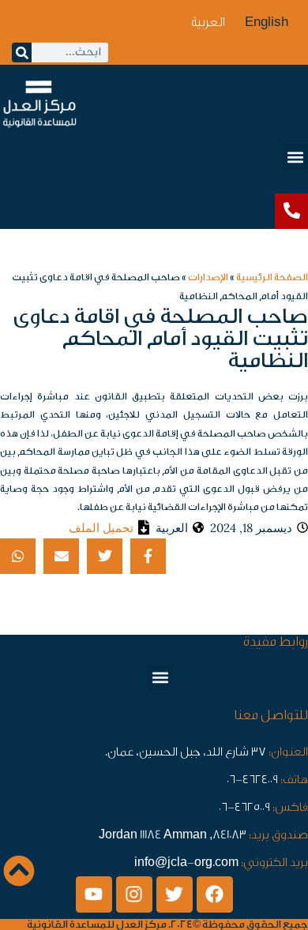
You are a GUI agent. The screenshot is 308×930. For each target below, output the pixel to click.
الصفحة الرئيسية (272, 277)
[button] (295, 157)
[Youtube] (94, 894)
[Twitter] (174, 894)
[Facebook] (215, 894)
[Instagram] (134, 894)
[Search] (22, 52)
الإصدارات (208, 277)
